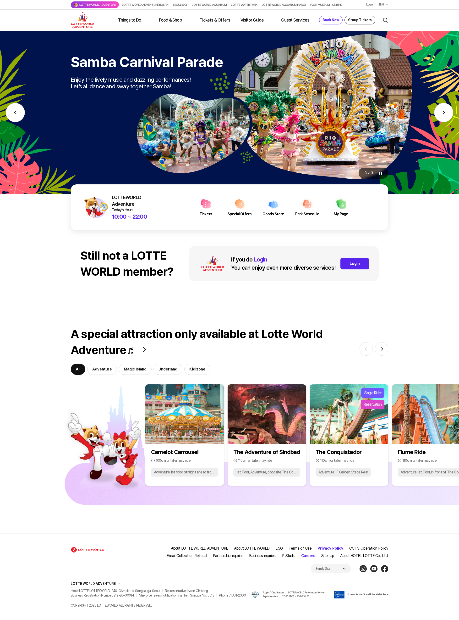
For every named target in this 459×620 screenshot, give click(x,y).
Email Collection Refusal (187, 555)
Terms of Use (300, 548)
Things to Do (129, 20)
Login (369, 4)
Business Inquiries (262, 555)
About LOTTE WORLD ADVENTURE (199, 548)
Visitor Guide (252, 20)
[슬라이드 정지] (380, 173)
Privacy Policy (330, 548)
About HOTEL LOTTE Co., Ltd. (364, 555)
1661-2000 (238, 595)
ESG (279, 548)
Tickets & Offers (215, 20)
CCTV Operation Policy (368, 548)
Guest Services (295, 20)
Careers (308, 555)
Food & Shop (170, 20)
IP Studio (288, 555)
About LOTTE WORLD (251, 548)
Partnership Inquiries (228, 555)
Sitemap (327, 555)
